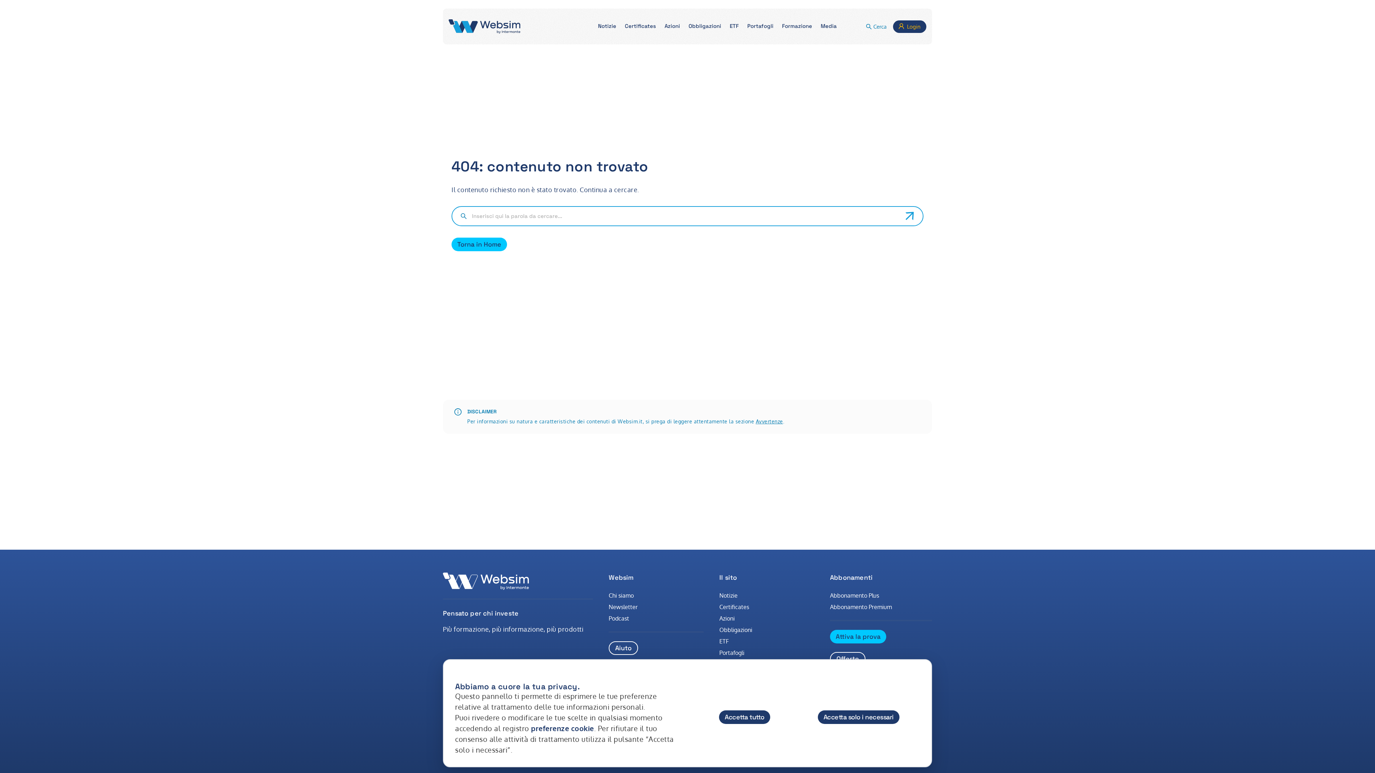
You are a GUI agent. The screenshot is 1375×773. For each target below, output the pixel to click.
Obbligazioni (735, 629)
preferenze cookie (562, 728)
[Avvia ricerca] (910, 216)
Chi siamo (621, 595)
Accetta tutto (744, 717)
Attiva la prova (858, 636)
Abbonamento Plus (854, 595)
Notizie (728, 595)
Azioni (727, 618)
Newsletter (623, 607)
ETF (724, 641)
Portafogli (731, 652)
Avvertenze (769, 421)
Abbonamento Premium (861, 607)
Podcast (619, 618)
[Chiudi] (919, 679)
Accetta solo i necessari (859, 717)
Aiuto (623, 648)
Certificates (734, 607)
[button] (607, 27)
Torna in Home (479, 244)
